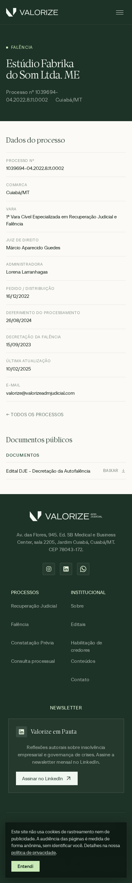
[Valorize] (32, 12)
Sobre (77, 606)
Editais (78, 624)
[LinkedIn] (66, 569)
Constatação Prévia (32, 642)
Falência (20, 624)
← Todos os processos (35, 414)
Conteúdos (83, 661)
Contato (80, 679)
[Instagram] (49, 569)
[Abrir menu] (120, 12)
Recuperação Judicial (34, 606)
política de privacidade (33, 852)
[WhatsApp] (83, 569)
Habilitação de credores (86, 646)
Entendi (25, 866)
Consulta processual (33, 661)
